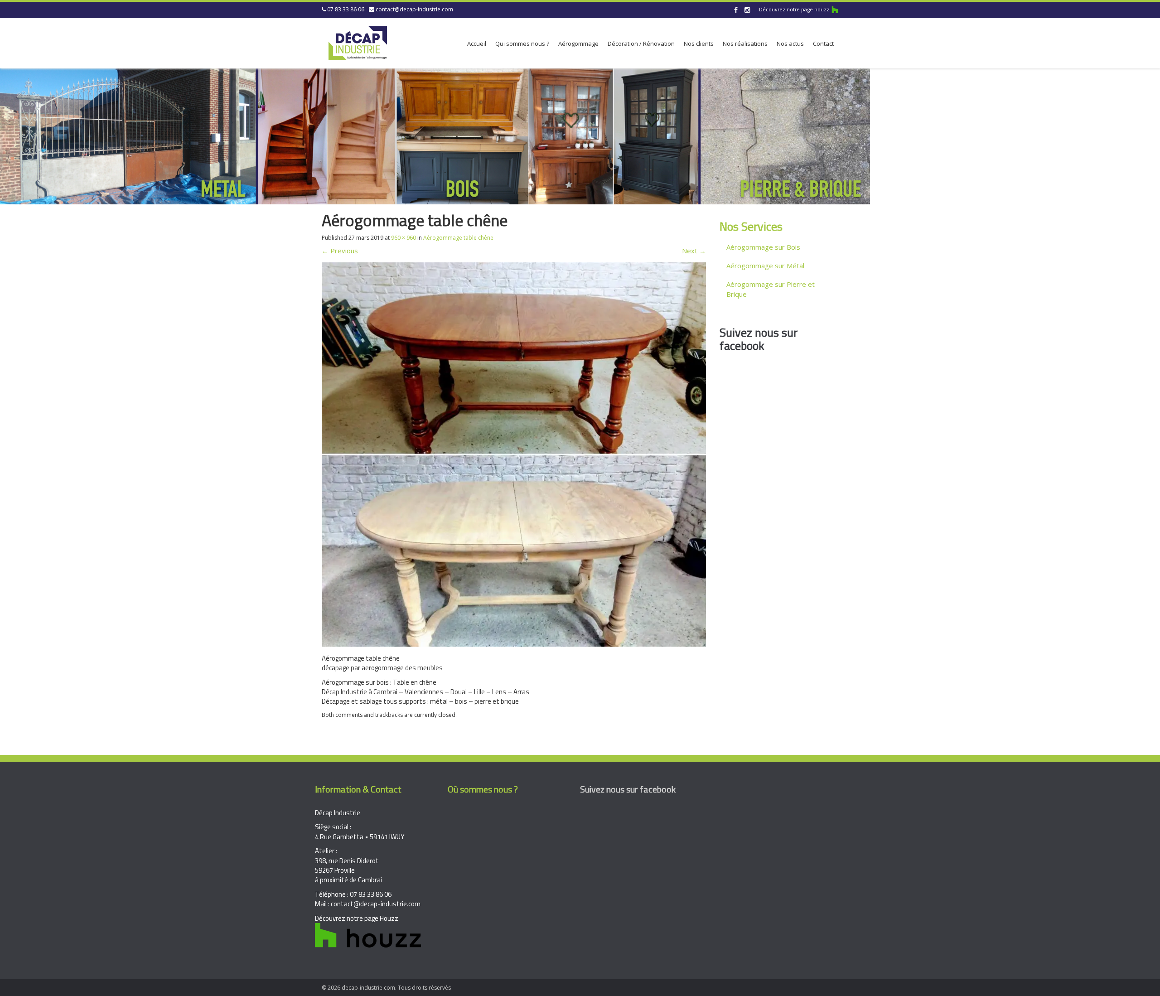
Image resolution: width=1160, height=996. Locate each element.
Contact (823, 43)
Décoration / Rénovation (641, 43)
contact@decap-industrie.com (414, 9)
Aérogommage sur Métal (765, 265)
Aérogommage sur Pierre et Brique (770, 289)
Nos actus (790, 43)
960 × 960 (403, 238)
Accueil (476, 43)
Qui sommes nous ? (522, 43)
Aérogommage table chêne (458, 238)
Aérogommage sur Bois (763, 246)
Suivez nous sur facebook (759, 339)
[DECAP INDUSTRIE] (358, 41)
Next (694, 250)
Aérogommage (578, 43)
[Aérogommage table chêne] (514, 453)
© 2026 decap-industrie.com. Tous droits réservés (386, 987)
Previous (340, 250)
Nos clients (699, 43)
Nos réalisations (745, 43)
